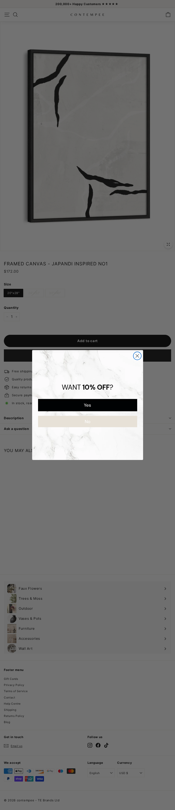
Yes (87, 405)
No (87, 421)
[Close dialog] (137, 356)
